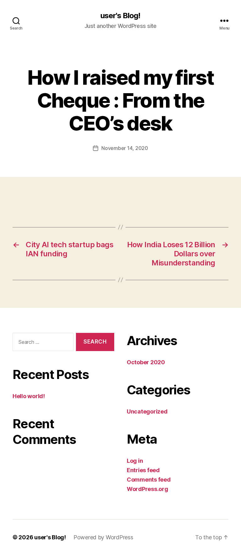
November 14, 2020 (124, 148)
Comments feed (149, 479)
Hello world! (29, 396)
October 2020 (146, 362)
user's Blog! (120, 15)
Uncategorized (147, 411)
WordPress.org (147, 489)
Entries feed (143, 470)
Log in (135, 460)
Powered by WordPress (103, 537)
